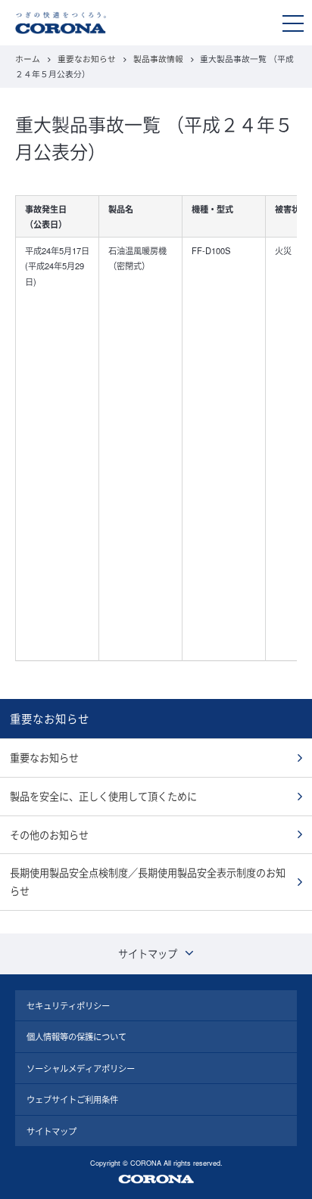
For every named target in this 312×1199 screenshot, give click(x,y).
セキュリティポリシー (68, 1005)
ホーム (27, 58)
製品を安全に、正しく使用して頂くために (103, 796)
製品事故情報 (158, 58)
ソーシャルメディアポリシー (81, 1068)
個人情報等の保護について (76, 1036)
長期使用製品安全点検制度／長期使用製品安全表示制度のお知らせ (147, 881)
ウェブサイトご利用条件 (72, 1099)
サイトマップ (51, 1131)
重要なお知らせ (87, 58)
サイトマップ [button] (147, 953)
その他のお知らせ (49, 835)
